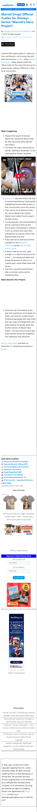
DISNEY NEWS (6, 483)
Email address (18, 567)
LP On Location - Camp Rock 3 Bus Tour (18, 480)
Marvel (3, 40)
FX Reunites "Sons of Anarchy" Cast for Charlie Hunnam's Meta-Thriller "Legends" (19, 737)
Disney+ (20, 59)
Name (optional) (18, 559)
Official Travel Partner (18, 550)
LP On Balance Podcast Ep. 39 (15, 477)
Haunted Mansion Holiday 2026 (15, 464)
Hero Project (28, 37)
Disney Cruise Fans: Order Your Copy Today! (18, 609)
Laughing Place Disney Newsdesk (17, 31)
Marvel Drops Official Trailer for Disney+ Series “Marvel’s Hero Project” (17, 20)
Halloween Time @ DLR (12, 469)
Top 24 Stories (28, 9)
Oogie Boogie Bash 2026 (13, 472)
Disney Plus (22, 37)
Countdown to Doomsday (13, 475)
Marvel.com (10, 198)
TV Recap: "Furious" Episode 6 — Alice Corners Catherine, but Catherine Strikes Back (19, 728)
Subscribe (21, 4)
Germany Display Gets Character (16, 467)
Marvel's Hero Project (9, 343)
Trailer (7, 40)
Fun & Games (8, 9)
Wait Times (18, 9)
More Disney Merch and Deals (19, 519)
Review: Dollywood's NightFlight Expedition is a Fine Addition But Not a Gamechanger (18, 746)
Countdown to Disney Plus (11, 37)
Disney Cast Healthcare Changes (16, 461)
